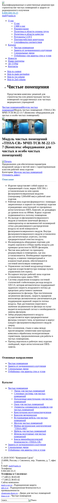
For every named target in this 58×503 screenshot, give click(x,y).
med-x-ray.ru (6, 485)
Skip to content (14, 71)
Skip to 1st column (16, 77)
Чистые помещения (12, 107)
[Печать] (7, 161)
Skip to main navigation (18, 74)
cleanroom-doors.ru (9, 493)
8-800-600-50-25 (10, 13)
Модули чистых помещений (28, 172)
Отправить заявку (11, 175)
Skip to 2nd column (16, 79)
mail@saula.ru (9, 15)
